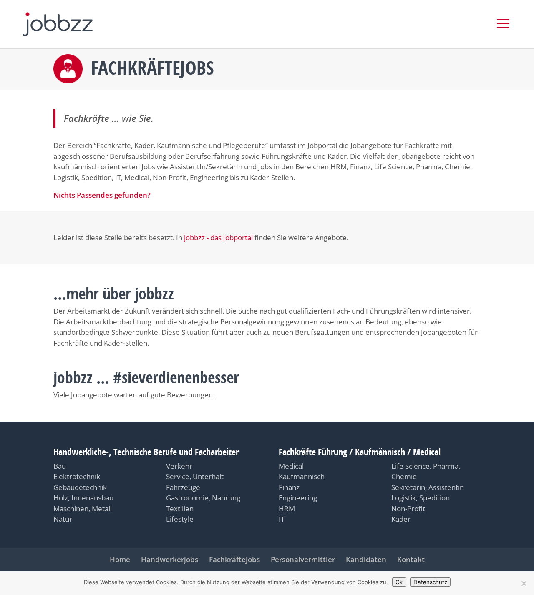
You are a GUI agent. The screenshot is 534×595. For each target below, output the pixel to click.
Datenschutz (430, 582)
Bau (59, 466)
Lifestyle (180, 519)
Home (120, 559)
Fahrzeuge (183, 487)
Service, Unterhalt (195, 476)
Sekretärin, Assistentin (427, 487)
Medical (291, 466)
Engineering (298, 497)
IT (282, 519)
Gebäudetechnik (80, 487)
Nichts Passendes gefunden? (102, 195)
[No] (523, 583)
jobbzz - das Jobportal (218, 237)
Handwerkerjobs (169, 559)
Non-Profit (408, 508)
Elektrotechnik (76, 476)
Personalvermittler (303, 559)
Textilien (180, 508)
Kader (401, 519)
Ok (399, 582)
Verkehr (179, 466)
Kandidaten (366, 559)
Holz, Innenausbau (83, 497)
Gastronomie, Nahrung (203, 497)
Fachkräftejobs (234, 559)
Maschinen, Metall (82, 508)
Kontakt (411, 559)
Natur (62, 519)
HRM (287, 508)
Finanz (289, 487)
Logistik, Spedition (420, 497)
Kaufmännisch (302, 476)
